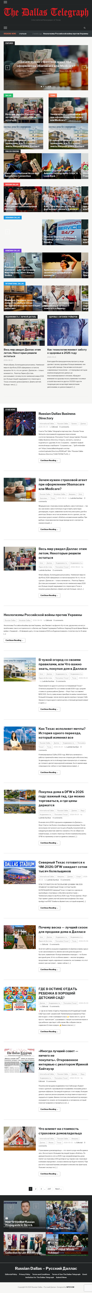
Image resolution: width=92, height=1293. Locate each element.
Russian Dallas (20, 71)
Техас (61, 71)
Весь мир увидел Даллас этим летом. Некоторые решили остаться (22, 353)
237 (49, 1189)
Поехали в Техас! (62, 567)
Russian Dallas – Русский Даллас (46, 1268)
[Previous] (7, 67)
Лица (82, 810)
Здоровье (55, 71)
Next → (58, 1189)
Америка (42, 71)
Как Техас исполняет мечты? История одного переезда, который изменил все (62, 733)
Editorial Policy (11, 1274)
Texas (52, 95)
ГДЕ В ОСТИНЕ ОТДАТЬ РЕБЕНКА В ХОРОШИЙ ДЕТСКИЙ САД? (58, 993)
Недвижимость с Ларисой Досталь (20, 317)
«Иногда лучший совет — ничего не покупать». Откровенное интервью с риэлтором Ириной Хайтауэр (63, 1060)
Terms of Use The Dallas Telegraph (66, 1274)
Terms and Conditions (41, 1274)
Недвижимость (61, 563)
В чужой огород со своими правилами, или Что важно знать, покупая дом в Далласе (63, 664)
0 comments (64, 427)
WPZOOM (70, 1287)
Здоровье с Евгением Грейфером (63, 317)
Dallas (8, 95)
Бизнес (74, 424)
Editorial (55, 427)
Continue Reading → (49, 460)
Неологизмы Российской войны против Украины (30, 34)
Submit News (61, 1277)
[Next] (84, 67)
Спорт (78, 876)
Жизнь (51, 1143)
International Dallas (47, 424)
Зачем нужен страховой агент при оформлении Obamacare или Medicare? (63, 484)
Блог (48, 71)
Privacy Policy (24, 1274)
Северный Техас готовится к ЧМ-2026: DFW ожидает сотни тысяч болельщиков (63, 866)
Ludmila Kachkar (76, 498)
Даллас (83, 424)
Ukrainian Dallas (33, 71)
